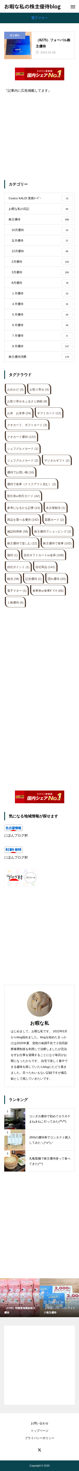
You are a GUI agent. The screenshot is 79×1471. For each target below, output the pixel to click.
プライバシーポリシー (39, 1438)
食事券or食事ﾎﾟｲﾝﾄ (48, 590)
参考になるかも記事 (23, 507)
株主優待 (14, 35)
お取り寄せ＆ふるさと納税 (27, 401)
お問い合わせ (39, 1423)
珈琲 (12, 555)
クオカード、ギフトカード (27, 425)
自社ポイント (18, 567)
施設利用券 (17, 531)
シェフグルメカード (22, 448)
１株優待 (15, 602)
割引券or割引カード (23, 496)
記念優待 (33, 578)
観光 (13, 578)
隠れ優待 (57, 578)
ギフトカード (49, 413)
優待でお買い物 (20, 472)
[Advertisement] (39, 132)
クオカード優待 (21, 436)
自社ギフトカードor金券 (44, 555)
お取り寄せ (39, 389)
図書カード (54, 519)
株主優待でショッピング (52, 531)
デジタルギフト (57, 460)
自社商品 (45, 567)
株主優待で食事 (57, 543)
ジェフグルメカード (22, 460)
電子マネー (17, 590)
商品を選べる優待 (23, 519)
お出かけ (15, 389)
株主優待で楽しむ (22, 543)
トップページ (39, 1430)
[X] (39, 1450)
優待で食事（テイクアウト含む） (31, 484)
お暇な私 (39, 1023)
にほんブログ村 (16, 835)
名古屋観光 (55, 507)
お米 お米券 (19, 413)
